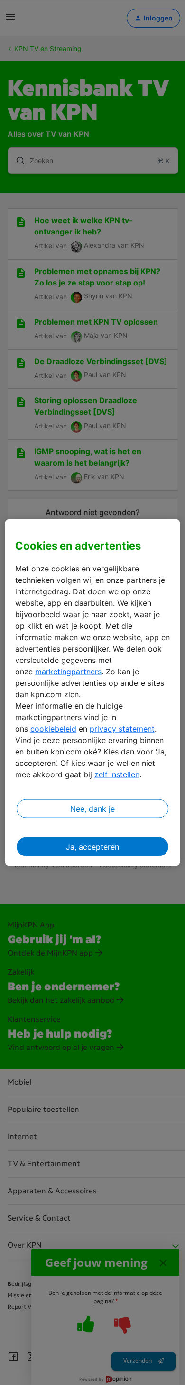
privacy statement (122, 728)
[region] (93, 692)
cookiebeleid (53, 728)
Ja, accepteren (92, 846)
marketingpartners (68, 671)
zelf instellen (116, 774)
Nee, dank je (92, 808)
